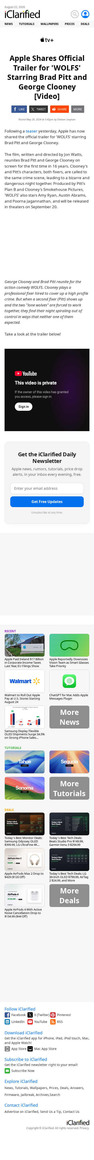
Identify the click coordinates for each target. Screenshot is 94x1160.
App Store (18, 1048)
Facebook (18, 1015)
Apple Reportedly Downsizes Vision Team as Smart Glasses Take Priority (69, 662)
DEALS (85, 24)
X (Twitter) (42, 1015)
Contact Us (71, 1111)
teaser (31, 131)
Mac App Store (45, 1048)
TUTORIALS (26, 24)
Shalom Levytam (66, 119)
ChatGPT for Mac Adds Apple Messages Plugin (68, 696)
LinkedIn (18, 1021)
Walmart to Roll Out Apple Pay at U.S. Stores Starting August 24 (22, 698)
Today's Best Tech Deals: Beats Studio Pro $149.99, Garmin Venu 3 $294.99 (66, 841)
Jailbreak (27, 1094)
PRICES (70, 24)
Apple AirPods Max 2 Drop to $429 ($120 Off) (24, 875)
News (9, 1088)
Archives (42, 1094)
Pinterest (64, 1015)
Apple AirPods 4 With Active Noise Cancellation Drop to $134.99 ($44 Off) (23, 912)
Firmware (12, 1094)
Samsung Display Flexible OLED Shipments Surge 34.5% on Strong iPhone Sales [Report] (25, 736)
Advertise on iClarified (21, 1111)
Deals (64, 1088)
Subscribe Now (22, 1070)
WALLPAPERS (50, 24)
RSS (60, 1021)
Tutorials (21, 1088)
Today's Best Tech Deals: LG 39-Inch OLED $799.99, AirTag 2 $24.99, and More (68, 876)
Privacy (84, 1128)
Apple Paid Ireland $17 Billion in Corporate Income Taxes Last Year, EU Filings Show (24, 662)
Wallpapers (38, 1088)
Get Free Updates (47, 501)
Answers (76, 1088)
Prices (53, 1088)
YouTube (40, 1021)
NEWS (9, 24)
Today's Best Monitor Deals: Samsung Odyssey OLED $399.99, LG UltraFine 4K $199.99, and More (23, 843)
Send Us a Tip (50, 1111)
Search (55, 1094)
